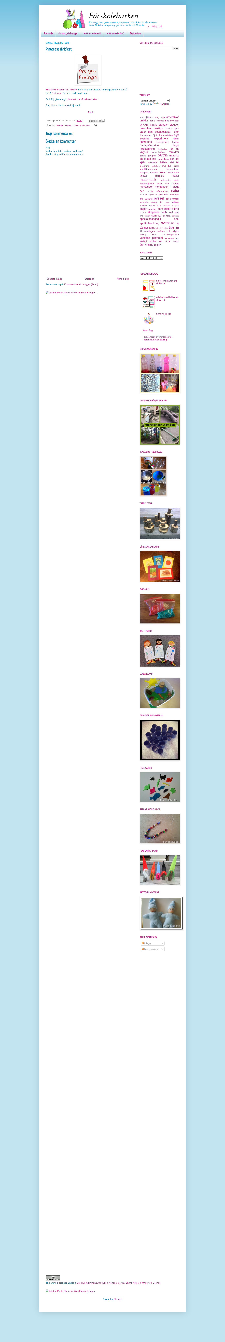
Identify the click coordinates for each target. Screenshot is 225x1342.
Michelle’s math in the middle (61, 89)
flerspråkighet (162, 142)
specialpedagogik (150, 218)
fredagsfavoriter (149, 145)
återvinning (146, 244)
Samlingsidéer (163, 313)
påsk (168, 198)
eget (176, 135)
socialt (147, 216)
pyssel (159, 198)
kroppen (144, 172)
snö (141, 216)
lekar (163, 172)
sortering (175, 216)
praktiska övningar (169, 194)
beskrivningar (172, 120)
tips (171, 227)
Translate (164, 103)
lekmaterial (173, 172)
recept (154, 202)
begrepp (160, 121)
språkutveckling (149, 223)
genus (143, 155)
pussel (148, 198)
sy (177, 223)
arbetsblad (172, 117)
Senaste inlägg (54, 278)
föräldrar (174, 152)
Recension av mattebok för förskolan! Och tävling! (158, 338)
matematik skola (169, 180)
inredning (144, 166)
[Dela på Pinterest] (103, 120)
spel (176, 218)
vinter (152, 241)
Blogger (118, 1299)
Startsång (148, 330)
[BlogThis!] (93, 120)
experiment (161, 138)
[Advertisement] (87, 252)
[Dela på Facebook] (99, 120)
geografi (152, 155)
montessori (146, 186)
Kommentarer (151, 949)
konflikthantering (148, 169)
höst (171, 162)
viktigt (143, 241)
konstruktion (173, 169)
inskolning (156, 166)
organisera (153, 195)
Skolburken (135, 33)
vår (161, 241)
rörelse (166, 205)
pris (141, 199)
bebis (152, 120)
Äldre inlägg (123, 278)
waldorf (176, 241)
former (175, 142)
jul (169, 165)
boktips (158, 128)
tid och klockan (162, 228)
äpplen (157, 244)
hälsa (163, 162)
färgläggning (147, 148)
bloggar (59, 125)
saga (177, 205)
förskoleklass (158, 152)
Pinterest (56, 93)
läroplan (159, 175)
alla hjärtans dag (149, 117)
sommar (156, 215)
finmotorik (146, 141)
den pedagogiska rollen (163, 131)
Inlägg (147, 943)
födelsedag (162, 149)
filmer (176, 138)
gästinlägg (163, 159)
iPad (164, 166)
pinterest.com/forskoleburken (82, 99)
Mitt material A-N (92, 33)
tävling (143, 234)
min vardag (172, 183)
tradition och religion (168, 231)
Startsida (48, 33)
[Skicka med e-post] (90, 120)
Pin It (90, 112)
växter (168, 241)
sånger (144, 227)
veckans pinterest (81, 125)
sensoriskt (164, 208)
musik (150, 191)
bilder (144, 124)
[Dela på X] (96, 120)
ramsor (175, 198)
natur (175, 191)
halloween (153, 162)
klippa (176, 166)
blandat (153, 125)
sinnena (143, 212)
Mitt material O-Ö (115, 33)
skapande (153, 212)
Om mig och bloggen (68, 33)
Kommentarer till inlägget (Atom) (81, 284)
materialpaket (147, 183)
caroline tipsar (172, 128)
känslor (154, 172)
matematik (148, 180)
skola (164, 212)
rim (161, 202)
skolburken (174, 212)
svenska (167, 223)
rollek (167, 202)
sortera (166, 215)
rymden (143, 205)
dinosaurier (145, 135)
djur (155, 135)
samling (152, 209)
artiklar (144, 120)
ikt (177, 162)
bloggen (68, 125)
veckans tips (172, 238)
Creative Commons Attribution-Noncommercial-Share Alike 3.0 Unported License (119, 1282)
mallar (175, 175)
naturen (143, 195)
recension (144, 202)
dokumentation (166, 135)
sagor (143, 208)
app (163, 117)
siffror (175, 208)
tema (152, 227)
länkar (143, 175)
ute (154, 234)
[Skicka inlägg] (95, 125)
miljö (159, 183)
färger (176, 145)
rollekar (175, 202)
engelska (144, 138)
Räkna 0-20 (155, 205)
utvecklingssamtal (170, 235)
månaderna (162, 191)
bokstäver (146, 128)
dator (143, 131)
